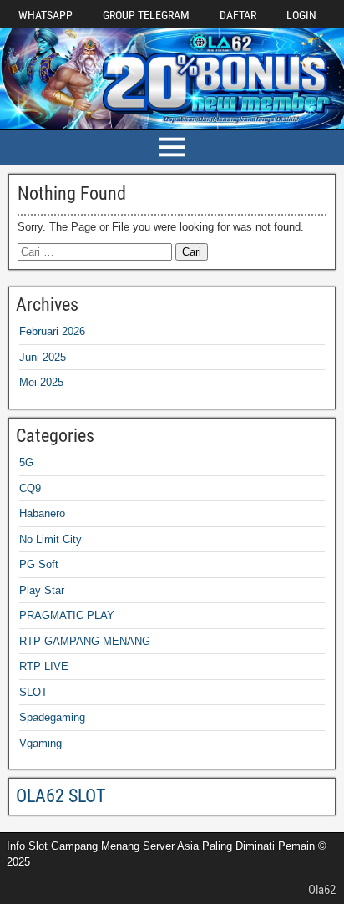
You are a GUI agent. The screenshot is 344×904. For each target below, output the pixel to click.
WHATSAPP (45, 15)
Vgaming (40, 743)
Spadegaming (52, 717)
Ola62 (322, 889)
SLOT (33, 692)
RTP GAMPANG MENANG (84, 641)
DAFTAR (238, 15)
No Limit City (50, 539)
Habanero (42, 513)
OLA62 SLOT (60, 795)
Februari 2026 (52, 331)
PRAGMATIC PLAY (66, 615)
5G (26, 462)
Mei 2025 (41, 382)
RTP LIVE (43, 666)
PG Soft (38, 564)
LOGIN (301, 15)
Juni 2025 (42, 357)
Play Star (41, 590)
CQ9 (30, 488)
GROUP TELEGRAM (146, 15)
